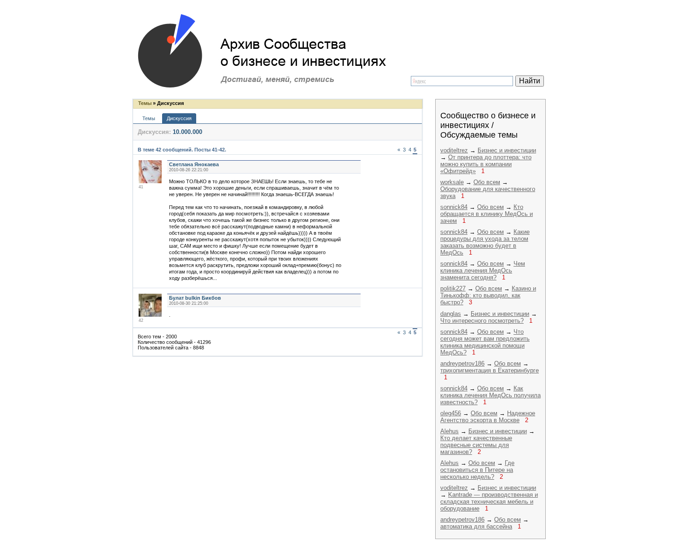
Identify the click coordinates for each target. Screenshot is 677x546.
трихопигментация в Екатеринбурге (489, 370)
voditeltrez (454, 150)
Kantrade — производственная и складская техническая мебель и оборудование (489, 501)
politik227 (453, 288)
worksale (452, 182)
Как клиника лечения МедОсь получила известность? (490, 395)
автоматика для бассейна (476, 526)
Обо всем (486, 182)
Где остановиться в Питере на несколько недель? (477, 469)
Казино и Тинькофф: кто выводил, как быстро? (488, 295)
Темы (145, 103)
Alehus (449, 431)
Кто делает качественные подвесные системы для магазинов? (476, 445)
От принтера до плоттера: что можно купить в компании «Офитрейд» (485, 164)
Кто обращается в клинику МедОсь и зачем (486, 213)
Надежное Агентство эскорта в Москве (487, 417)
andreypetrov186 (462, 363)
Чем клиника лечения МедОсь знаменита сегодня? (482, 270)
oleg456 (450, 413)
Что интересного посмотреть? (482, 320)
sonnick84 (453, 206)
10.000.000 (187, 131)
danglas (450, 313)
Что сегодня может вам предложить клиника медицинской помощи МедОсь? (485, 342)
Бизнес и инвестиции (507, 150)
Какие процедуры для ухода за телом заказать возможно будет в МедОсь (485, 242)
